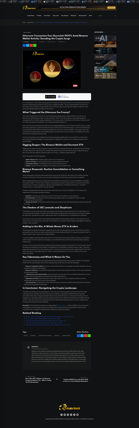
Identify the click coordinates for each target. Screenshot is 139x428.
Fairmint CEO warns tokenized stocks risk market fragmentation (44, 323)
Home (24, 22)
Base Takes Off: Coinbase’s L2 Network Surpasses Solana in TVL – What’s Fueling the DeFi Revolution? (38, 380)
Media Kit (73, 15)
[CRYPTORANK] (137, 2)
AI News (39, 15)
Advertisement (83, 15)
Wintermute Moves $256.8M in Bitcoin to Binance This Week (43, 318)
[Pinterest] (31, 45)
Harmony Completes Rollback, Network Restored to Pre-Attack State (46, 320)
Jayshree (26, 41)
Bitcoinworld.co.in (62, 305)
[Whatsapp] (34, 45)
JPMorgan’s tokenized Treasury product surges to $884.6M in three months (48, 325)
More (90, 15)
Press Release (64, 15)
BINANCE (26, 335)
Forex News (47, 15)
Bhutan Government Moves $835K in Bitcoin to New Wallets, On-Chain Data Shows (50, 316)
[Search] (115, 16)
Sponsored (56, 15)
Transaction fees (66, 335)
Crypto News (30, 15)
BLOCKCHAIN (33, 335)
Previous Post (31, 376)
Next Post (83, 377)
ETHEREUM (56, 335)
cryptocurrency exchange (45, 335)
